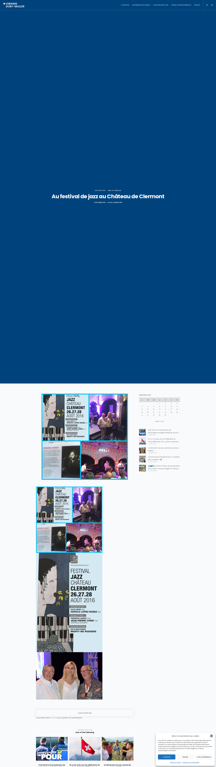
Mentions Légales (175, 762)
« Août (157, 421)
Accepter (166, 757)
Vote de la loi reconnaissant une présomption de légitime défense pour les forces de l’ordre (163, 431)
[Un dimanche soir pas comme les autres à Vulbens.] (142, 450)
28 (153, 415)
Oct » (162, 421)
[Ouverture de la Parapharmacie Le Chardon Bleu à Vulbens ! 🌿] (142, 459)
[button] (211, 736)
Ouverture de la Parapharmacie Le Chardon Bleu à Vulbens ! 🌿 (164, 458)
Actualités (100, 190)
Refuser (185, 757)
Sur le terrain (114, 190)
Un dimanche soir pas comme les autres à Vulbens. (163, 449)
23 (165, 412)
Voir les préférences (204, 757)
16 (165, 409)
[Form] (205, 5)
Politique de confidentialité (190, 762)
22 (159, 412)
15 (159, 409)
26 (142, 415)
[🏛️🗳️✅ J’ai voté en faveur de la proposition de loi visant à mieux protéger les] (142, 468)
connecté (53, 717)
